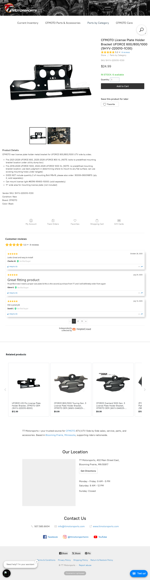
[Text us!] (139, 574)
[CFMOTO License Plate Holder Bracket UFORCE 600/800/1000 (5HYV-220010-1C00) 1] (58, 135)
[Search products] (141, 29)
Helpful (12, 266)
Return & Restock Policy (102, 560)
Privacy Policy (64, 560)
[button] (110, 104)
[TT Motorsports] (20, 7)
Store (103, 55)
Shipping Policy (80, 560)
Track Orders (53, 224)
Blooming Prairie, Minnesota (60, 435)
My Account (31, 224)
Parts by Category (98, 23)
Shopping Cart (97, 224)
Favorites (75, 224)
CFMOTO (70, 430)
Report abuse (85, 565)
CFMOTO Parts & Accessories (62, 23)
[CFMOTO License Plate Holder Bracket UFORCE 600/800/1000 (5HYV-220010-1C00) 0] (37, 135)
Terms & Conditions (46, 560)
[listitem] (28, 390)
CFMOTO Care (124, 23)
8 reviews (126, 52)
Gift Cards (119, 224)
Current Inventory (27, 23)
